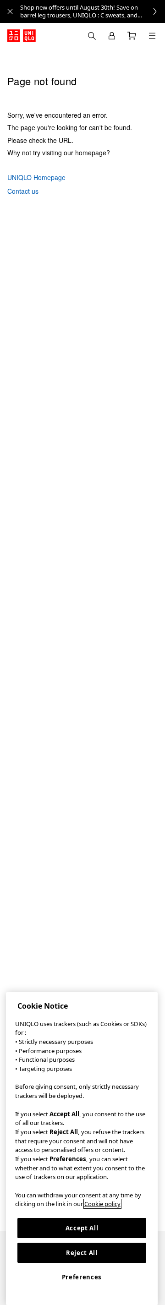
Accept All (82, 1228)
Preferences (82, 1277)
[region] (82, 1148)
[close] (10, 11)
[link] (92, 11)
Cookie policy (102, 1204)
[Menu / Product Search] (152, 36)
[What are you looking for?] (92, 36)
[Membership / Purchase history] (112, 36)
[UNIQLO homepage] (21, 36)
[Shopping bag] (132, 36)
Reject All (82, 1253)
